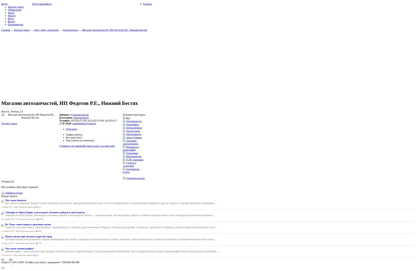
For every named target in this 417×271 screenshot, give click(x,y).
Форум (11, 15)
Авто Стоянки (134, 137)
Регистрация (39, 4)
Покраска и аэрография (131, 148)
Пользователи (15, 24)
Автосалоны (133, 131)
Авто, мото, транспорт (46, 30)
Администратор (80, 114)
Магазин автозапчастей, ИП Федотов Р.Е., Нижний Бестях (114, 30)
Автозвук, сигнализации (130, 142)
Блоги (11, 12)
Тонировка (132, 153)
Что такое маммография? (19, 248)
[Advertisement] (208, 64)
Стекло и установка (129, 164)
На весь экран (9, 123)
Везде (4, 4)
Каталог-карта (16, 7)
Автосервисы (133, 134)
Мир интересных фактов (24, 207)
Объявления (14, 9)
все (11, 259)
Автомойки (132, 124)
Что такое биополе (15, 200)
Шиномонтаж (133, 156)
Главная (147, 4)
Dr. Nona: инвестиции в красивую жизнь (28, 224)
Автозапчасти (70, 30)
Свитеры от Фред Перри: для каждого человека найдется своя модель (45, 212)
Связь (16, 265)
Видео (11, 21)
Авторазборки (134, 127)
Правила (6, 265)
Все (128, 118)
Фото (11, 18)
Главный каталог (135, 178)
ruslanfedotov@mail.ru (84, 123)
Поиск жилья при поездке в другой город (28, 236)
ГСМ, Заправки (134, 159)
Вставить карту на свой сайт (99, 146)
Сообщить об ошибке (71, 146)
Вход (49, 4)
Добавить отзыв (14, 193)
